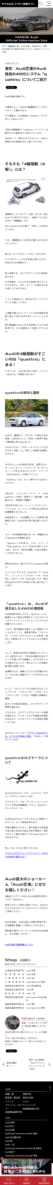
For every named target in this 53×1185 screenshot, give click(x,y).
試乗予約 (27, 1093)
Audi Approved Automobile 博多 (21, 1155)
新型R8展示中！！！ (12, 1064)
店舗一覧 (9, 1093)
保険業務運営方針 (31, 1108)
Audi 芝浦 (9, 1129)
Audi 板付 (9, 1151)
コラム (26, 1101)
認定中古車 (28, 1097)
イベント (9, 1101)
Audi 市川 (9, 1126)
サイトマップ (29, 1105)
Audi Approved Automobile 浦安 (21, 1133)
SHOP (7, 1117)
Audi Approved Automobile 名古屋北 (23, 1148)
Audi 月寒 (9, 1122)
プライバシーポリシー (13, 1107)
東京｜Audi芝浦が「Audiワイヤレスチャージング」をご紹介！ (37, 1064)
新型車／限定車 (12, 1097)
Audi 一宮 (9, 1144)
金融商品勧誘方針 (13, 1111)
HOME (8, 1089)
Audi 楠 (8, 1140)
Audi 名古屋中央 (13, 1137)
